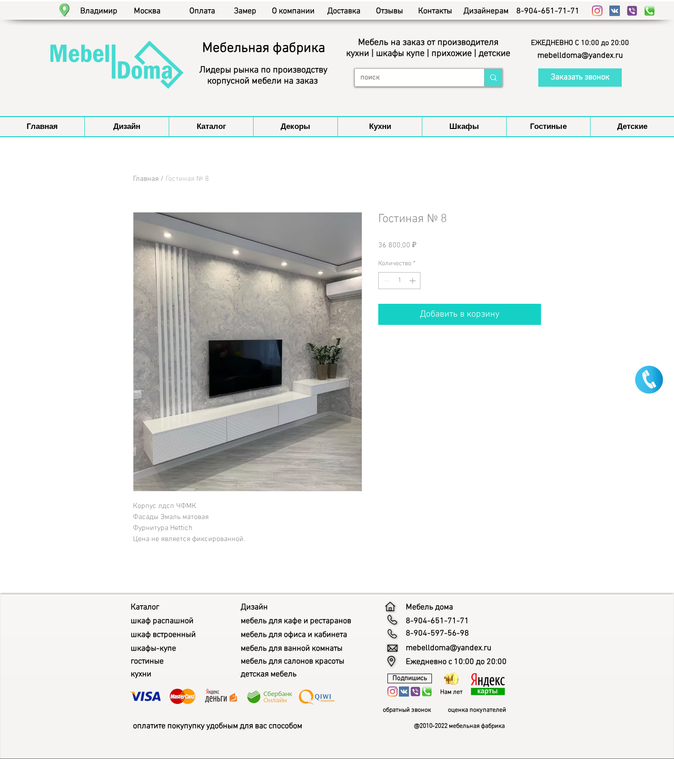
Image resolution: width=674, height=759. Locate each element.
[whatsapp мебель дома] (649, 11)
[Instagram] (597, 11)
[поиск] (493, 77)
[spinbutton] (399, 281)
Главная (146, 179)
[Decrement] (385, 281)
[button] (580, 43)
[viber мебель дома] (632, 11)
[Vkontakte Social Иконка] (614, 11)
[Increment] (413, 281)
